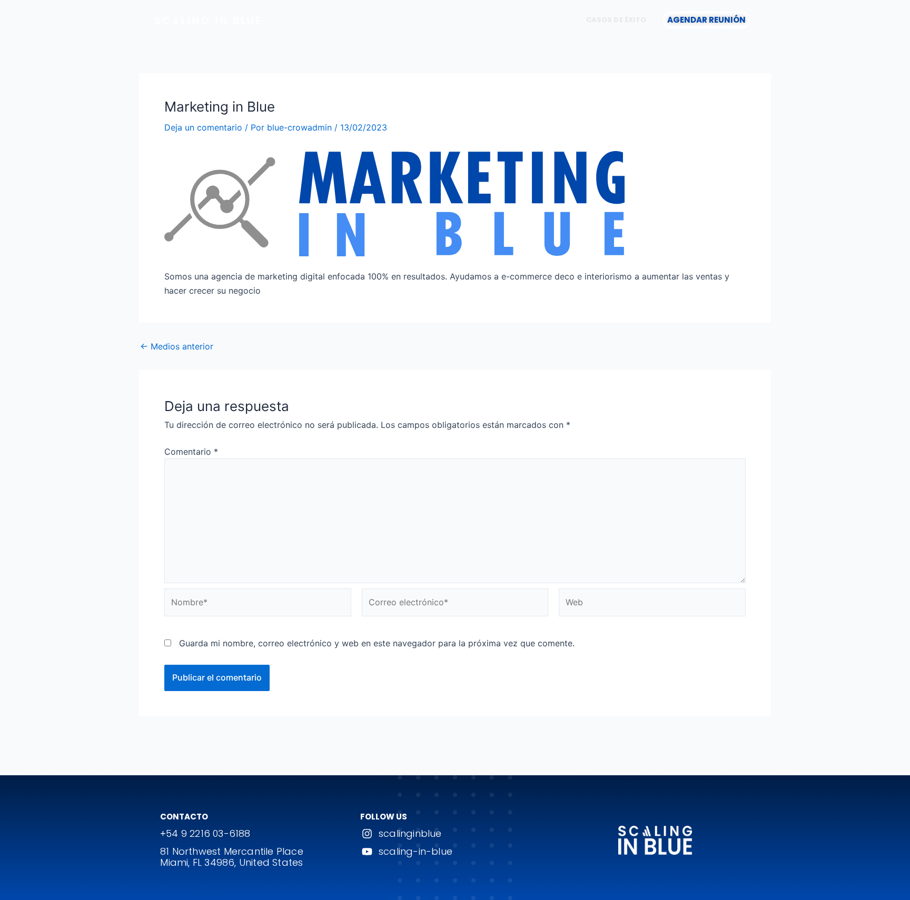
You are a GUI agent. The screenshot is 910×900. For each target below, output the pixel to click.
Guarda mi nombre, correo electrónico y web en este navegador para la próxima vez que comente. (377, 643)
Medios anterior (176, 346)
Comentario (191, 451)
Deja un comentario (203, 127)
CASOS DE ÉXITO (616, 19)
